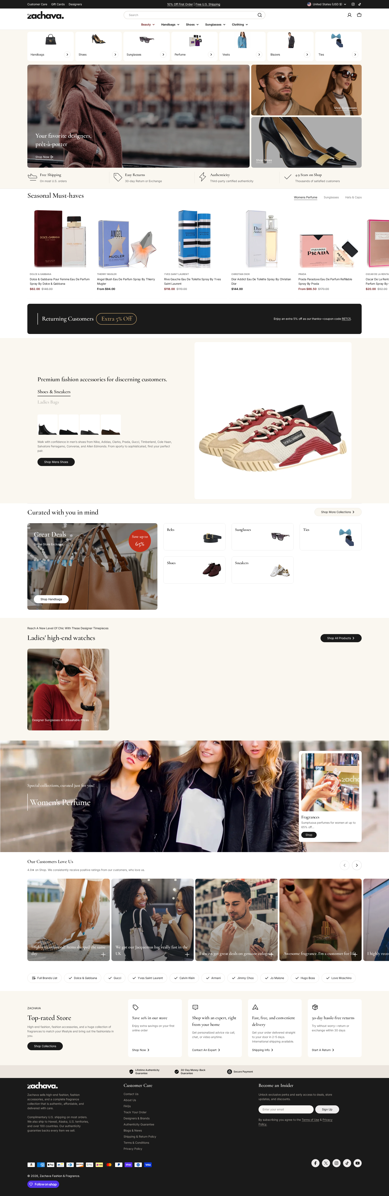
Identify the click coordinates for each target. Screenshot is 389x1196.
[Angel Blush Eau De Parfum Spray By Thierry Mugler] (127, 239)
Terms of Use (310, 1119)
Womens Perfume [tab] (305, 197)
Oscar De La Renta (377, 274)
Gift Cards (58, 4)
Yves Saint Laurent (176, 274)
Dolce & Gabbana (40, 274)
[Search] (259, 15)
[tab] (54, 391)
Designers (75, 4)
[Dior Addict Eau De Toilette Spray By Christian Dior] (261, 239)
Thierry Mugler (106, 274)
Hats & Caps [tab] (353, 197)
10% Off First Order (180, 4)
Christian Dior (240, 274)
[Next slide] (357, 865)
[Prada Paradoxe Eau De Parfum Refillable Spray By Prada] (328, 239)
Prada (302, 274)
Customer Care (37, 4)
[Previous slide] (344, 865)
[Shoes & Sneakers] (273, 420)
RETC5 (346, 318)
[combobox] (194, 15)
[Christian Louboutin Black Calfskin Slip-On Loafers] (69, 424)
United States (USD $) (327, 4)
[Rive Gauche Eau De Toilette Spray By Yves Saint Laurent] (194, 239)
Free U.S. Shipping (208, 4)
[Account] (349, 15)
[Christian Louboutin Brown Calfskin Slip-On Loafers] (111, 424)
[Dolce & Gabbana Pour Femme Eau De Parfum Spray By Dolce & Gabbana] (60, 239)
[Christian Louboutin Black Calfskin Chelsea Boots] (47, 424)
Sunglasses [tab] (331, 197)
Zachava (45, 1176)
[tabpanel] (105, 440)
